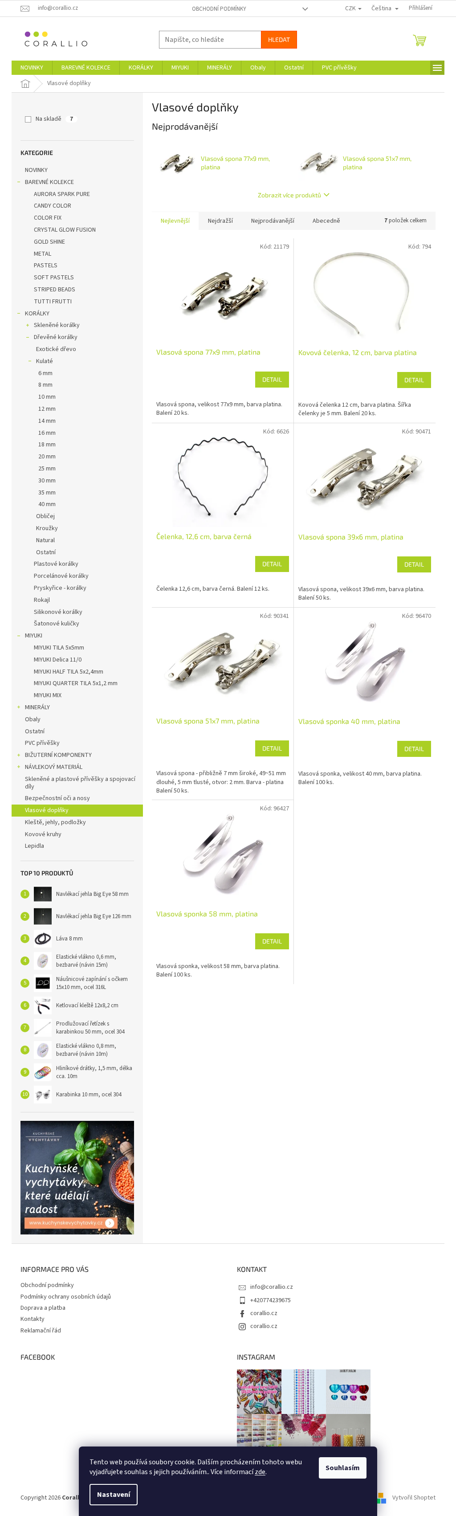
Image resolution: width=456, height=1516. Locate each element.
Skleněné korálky (57, 325)
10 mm (47, 396)
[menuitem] (32, 68)
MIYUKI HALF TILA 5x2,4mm (68, 671)
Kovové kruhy (43, 834)
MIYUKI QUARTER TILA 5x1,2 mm (76, 683)
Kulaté (44, 361)
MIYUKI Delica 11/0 (57, 659)
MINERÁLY (37, 707)
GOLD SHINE (49, 241)
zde (260, 1472)
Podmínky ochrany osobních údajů (65, 1296)
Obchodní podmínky (219, 9)
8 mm (45, 384)
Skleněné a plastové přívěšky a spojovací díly (80, 783)
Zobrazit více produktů (289, 195)
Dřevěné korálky (55, 337)
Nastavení (113, 1495)
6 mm (45, 373)
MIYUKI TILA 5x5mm (59, 647)
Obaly (33, 719)
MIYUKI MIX (47, 695)
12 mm (47, 409)
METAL (42, 253)
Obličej (45, 516)
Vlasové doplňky (47, 810)
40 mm (47, 504)
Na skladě (54, 118)
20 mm (47, 456)
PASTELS (45, 265)
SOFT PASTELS (54, 277)
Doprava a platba (42, 1308)
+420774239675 (270, 1300)
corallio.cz (263, 1313)
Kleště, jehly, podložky (55, 822)
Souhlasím (343, 1468)
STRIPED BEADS (54, 289)
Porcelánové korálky (61, 576)
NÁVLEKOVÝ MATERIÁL (53, 767)
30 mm (47, 480)
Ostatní (46, 552)
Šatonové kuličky (56, 623)
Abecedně (326, 221)
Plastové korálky (56, 564)
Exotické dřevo (56, 349)
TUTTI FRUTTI (53, 301)
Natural (45, 540)
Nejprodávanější (272, 221)
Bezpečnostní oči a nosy (57, 798)
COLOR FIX (47, 217)
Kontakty (32, 1319)
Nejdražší (220, 221)
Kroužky (47, 528)
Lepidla (34, 846)
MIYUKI (33, 635)
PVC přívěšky (42, 743)
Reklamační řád (40, 1330)
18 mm (47, 444)
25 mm (47, 468)
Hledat (279, 39)
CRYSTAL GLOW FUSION (65, 229)
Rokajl (42, 600)
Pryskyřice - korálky (60, 588)
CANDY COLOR (52, 205)
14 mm (47, 421)
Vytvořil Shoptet (414, 1497)
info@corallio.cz (271, 1287)
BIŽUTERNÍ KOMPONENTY (58, 755)
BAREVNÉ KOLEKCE (49, 182)
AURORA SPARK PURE (62, 194)
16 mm (47, 433)
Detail (272, 379)
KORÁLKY (37, 313)
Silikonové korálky (58, 612)
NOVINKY (36, 170)
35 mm (47, 492)
